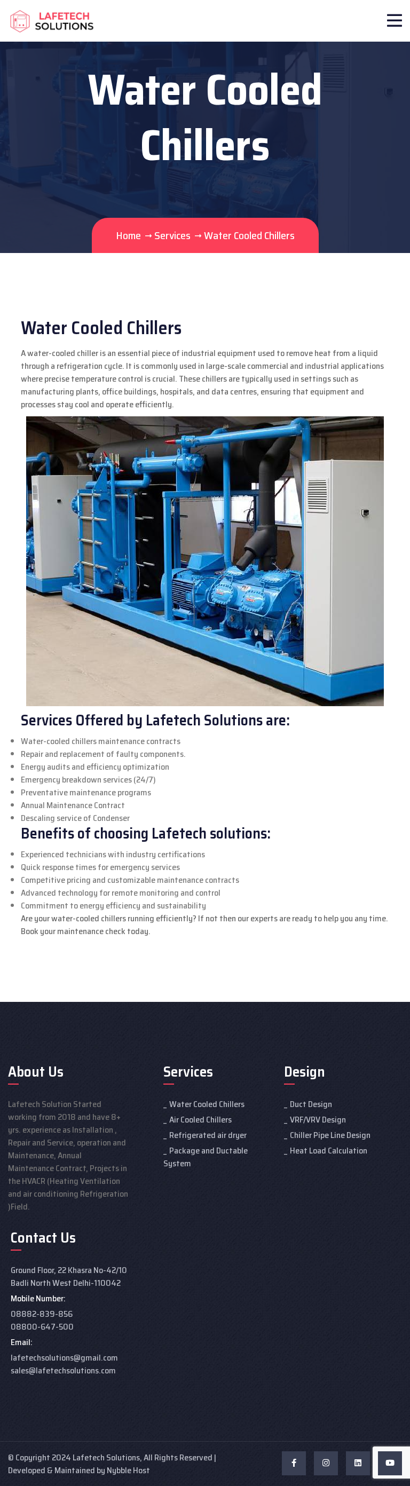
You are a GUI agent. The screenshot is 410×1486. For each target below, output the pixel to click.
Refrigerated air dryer (208, 1135)
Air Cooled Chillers (200, 1119)
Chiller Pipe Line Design (330, 1135)
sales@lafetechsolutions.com (63, 1370)
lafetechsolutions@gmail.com (64, 1357)
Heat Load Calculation (328, 1150)
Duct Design (311, 1104)
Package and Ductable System (205, 1157)
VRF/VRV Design (318, 1119)
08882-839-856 (42, 1314)
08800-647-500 (42, 1326)
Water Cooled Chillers (207, 1104)
